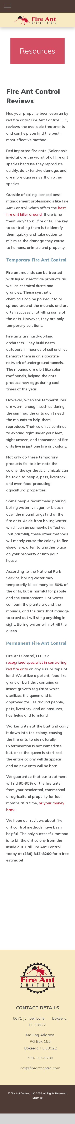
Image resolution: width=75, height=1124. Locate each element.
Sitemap (37, 1097)
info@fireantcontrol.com (40, 1068)
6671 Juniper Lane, (40, 1021)
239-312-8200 (40, 1058)
